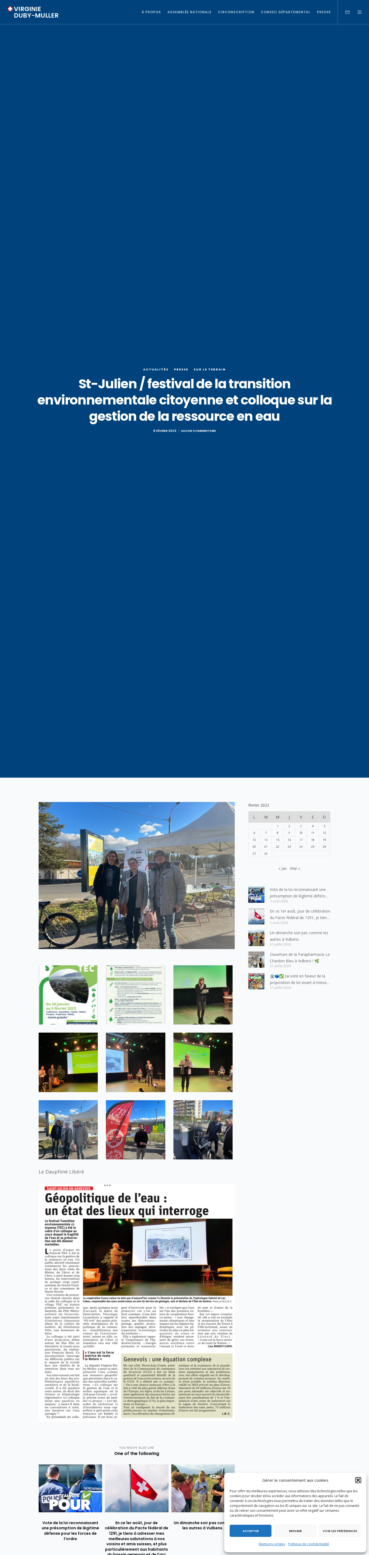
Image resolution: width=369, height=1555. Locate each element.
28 (265, 853)
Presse (181, 369)
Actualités (156, 369)
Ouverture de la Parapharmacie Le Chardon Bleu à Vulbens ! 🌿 (300, 957)
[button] (358, 1480)
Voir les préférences (340, 1531)
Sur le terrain (210, 369)
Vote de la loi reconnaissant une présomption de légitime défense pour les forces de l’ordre (299, 893)
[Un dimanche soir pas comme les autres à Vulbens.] (256, 938)
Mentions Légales (272, 1544)
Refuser (295, 1531)
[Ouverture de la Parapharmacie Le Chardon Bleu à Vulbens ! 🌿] (256, 959)
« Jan (283, 868)
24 (301, 846)
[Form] (344, 12)
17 (301, 840)
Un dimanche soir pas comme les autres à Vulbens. (299, 936)
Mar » (295, 868)
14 (265, 840)
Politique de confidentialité (308, 1544)
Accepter (251, 1531)
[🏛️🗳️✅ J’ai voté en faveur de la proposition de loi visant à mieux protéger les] (256, 981)
